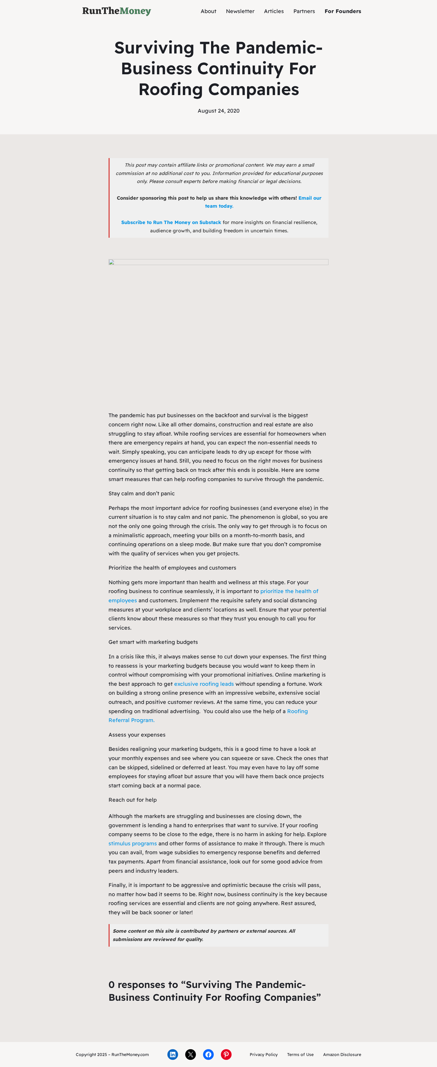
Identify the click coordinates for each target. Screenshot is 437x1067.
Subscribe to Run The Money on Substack (171, 222)
